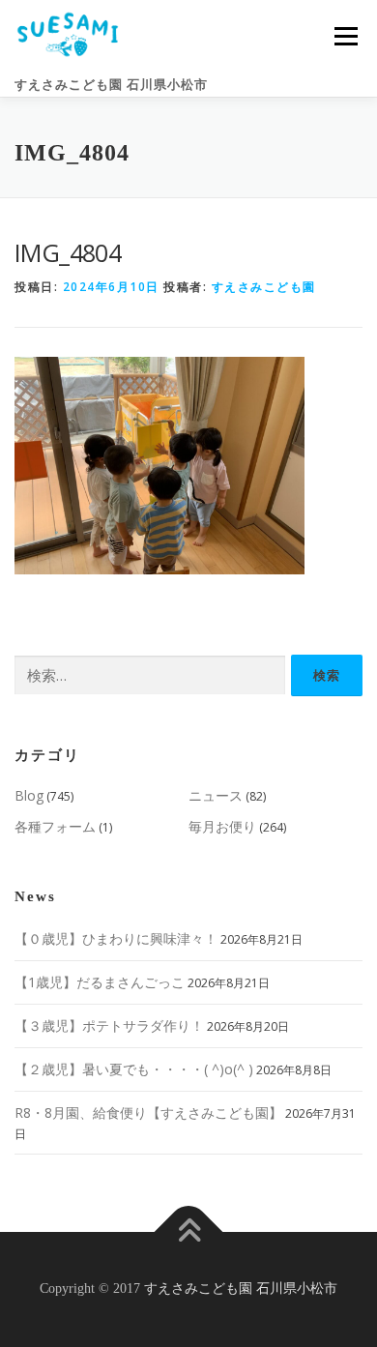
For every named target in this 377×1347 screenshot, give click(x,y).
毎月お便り (222, 826)
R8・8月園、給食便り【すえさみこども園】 (148, 1112)
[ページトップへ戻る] (189, 1232)
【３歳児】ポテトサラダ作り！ (109, 1025)
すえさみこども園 (264, 286)
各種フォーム (55, 826)
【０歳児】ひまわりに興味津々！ (116, 938)
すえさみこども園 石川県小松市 (111, 84)
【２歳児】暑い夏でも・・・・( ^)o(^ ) (133, 1069)
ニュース (215, 795)
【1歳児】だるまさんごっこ (99, 982)
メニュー (345, 36)
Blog (29, 795)
